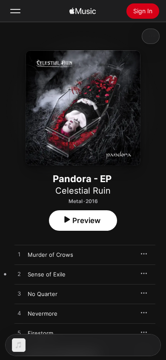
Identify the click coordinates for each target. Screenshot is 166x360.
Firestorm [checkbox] (40, 333)
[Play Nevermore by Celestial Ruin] (19, 313)
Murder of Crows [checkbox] (50, 254)
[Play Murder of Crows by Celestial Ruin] (19, 254)
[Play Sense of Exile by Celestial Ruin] (19, 274)
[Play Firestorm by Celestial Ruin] (19, 333)
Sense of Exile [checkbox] (47, 274)
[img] (82, 11)
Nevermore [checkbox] (42, 313)
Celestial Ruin (83, 191)
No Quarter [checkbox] (42, 293)
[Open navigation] (15, 11)
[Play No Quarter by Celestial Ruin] (19, 294)
